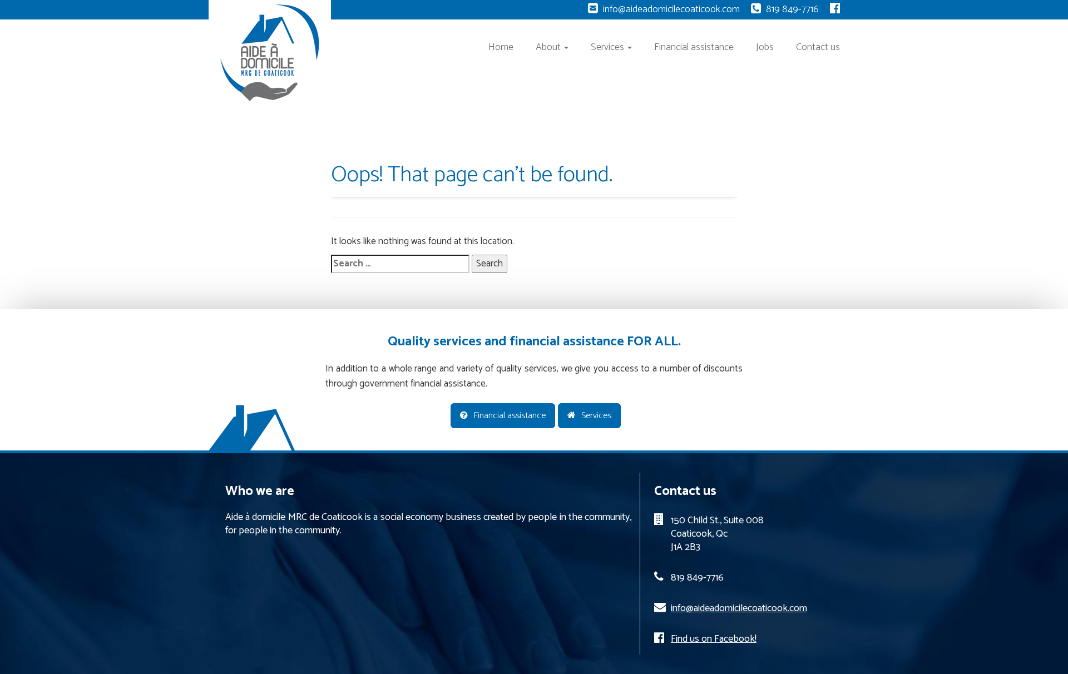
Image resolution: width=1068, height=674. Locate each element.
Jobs (765, 47)
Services (608, 47)
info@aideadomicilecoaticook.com (671, 9)
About (549, 47)
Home (500, 47)
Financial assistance (694, 47)
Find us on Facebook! (713, 639)
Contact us (818, 47)
